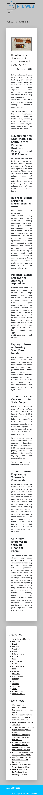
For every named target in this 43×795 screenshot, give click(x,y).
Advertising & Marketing (22, 639)
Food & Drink (17, 661)
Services (15, 684)
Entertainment (18, 654)
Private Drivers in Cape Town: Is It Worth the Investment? (21, 737)
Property (15, 679)
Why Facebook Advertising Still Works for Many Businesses (22, 759)
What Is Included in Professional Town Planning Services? (19, 772)
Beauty (15, 644)
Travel (14, 689)
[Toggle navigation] (9, 13)
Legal (14, 669)
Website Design (18, 694)
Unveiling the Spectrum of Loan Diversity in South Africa (21, 60)
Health (14, 664)
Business (15, 646)
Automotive (16, 641)
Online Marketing (19, 676)
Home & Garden (18, 666)
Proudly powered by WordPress (24, 794)
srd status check (22, 462)
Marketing (16, 674)
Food (14, 659)
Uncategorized (18, 691)
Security (15, 681)
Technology (16, 686)
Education (16, 651)
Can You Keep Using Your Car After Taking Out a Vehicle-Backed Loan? (22, 717)
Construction (17, 649)
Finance (15, 656)
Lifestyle (15, 671)
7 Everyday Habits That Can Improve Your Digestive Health (23, 729)
